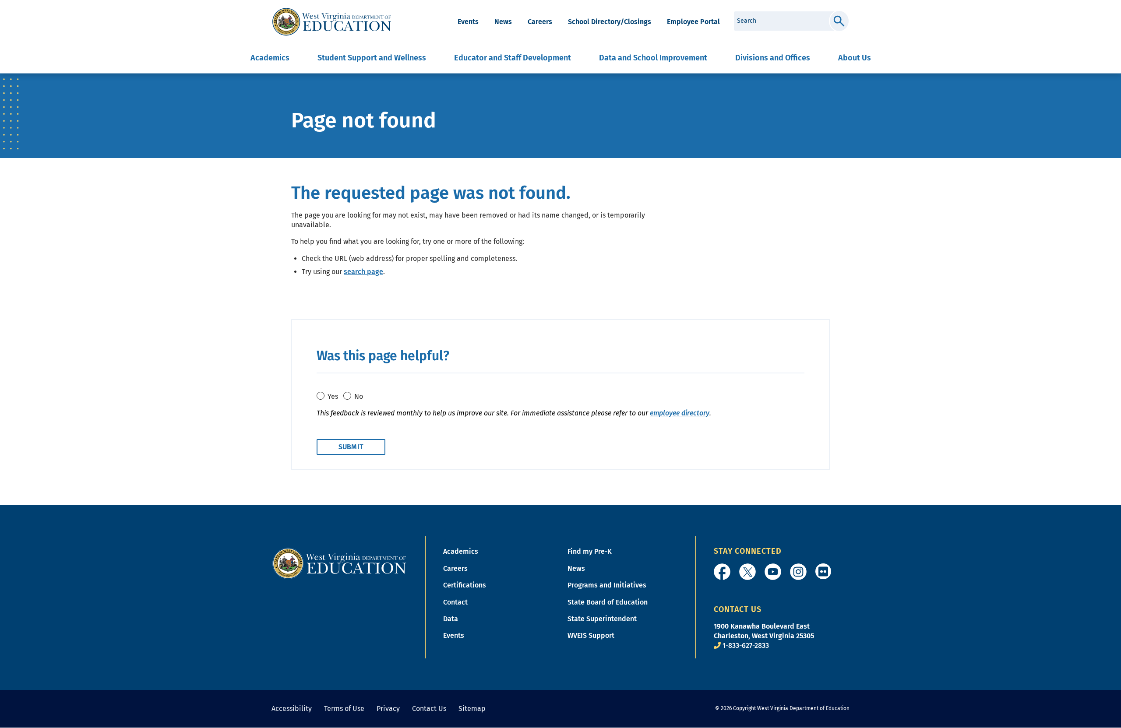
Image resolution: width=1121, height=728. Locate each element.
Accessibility (291, 708)
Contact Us (429, 708)
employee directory (679, 413)
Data (450, 619)
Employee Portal (693, 22)
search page (363, 271)
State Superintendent (602, 619)
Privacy (388, 708)
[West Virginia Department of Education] (331, 22)
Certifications (464, 585)
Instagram (798, 571)
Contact (455, 602)
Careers (540, 22)
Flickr (823, 571)
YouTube (773, 571)
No (358, 396)
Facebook (722, 571)
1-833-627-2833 (746, 645)
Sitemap (472, 708)
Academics (460, 551)
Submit (839, 21)
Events (468, 22)
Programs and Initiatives (607, 585)
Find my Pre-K (590, 551)
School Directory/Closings (609, 22)
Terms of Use (344, 708)
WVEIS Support (591, 635)
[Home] (339, 563)
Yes (333, 396)
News (503, 22)
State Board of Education (608, 602)
